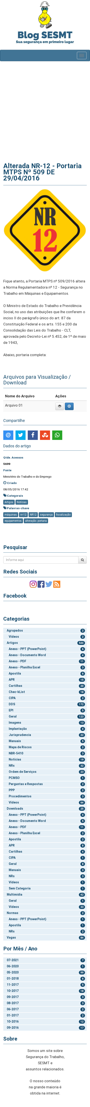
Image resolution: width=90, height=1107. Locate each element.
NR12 (33, 514)
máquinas (11, 514)
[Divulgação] (45, 230)
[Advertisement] (45, 111)
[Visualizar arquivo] (59, 406)
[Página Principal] (45, 15)
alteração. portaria (36, 520)
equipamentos (13, 520)
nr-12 (23, 514)
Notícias (22, 502)
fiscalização (63, 514)
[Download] (69, 406)
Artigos (9, 502)
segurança (46, 514)
